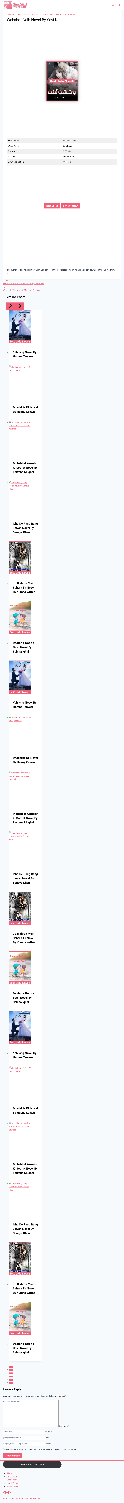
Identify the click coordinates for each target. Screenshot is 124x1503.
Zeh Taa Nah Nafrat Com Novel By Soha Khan (23, 282)
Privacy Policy (13, 1486)
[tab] (11, 1367)
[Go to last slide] (10, 306)
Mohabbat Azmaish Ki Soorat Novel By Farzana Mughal (25, 468)
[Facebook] (4, 1492)
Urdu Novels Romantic (65, 15)
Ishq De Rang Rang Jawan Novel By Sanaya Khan (25, 528)
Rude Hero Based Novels (44, 15)
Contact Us (12, 1476)
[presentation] (25, 326)
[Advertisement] (62, 43)
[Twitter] (7, 1492)
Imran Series (12, 1483)
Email (48, 1437)
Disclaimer (12, 1480)
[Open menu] (113, 5)
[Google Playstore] (9, 1492)
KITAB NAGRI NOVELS (32, 1464)
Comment (64, 1426)
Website (49, 1444)
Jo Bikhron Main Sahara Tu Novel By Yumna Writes (24, 588)
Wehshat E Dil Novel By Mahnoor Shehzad (22, 288)
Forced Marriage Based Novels (20, 15)
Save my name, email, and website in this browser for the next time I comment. (41, 1449)
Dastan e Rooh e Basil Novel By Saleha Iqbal (23, 647)
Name (48, 1431)
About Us (11, 1473)
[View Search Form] (119, 5)
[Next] (19, 306)
